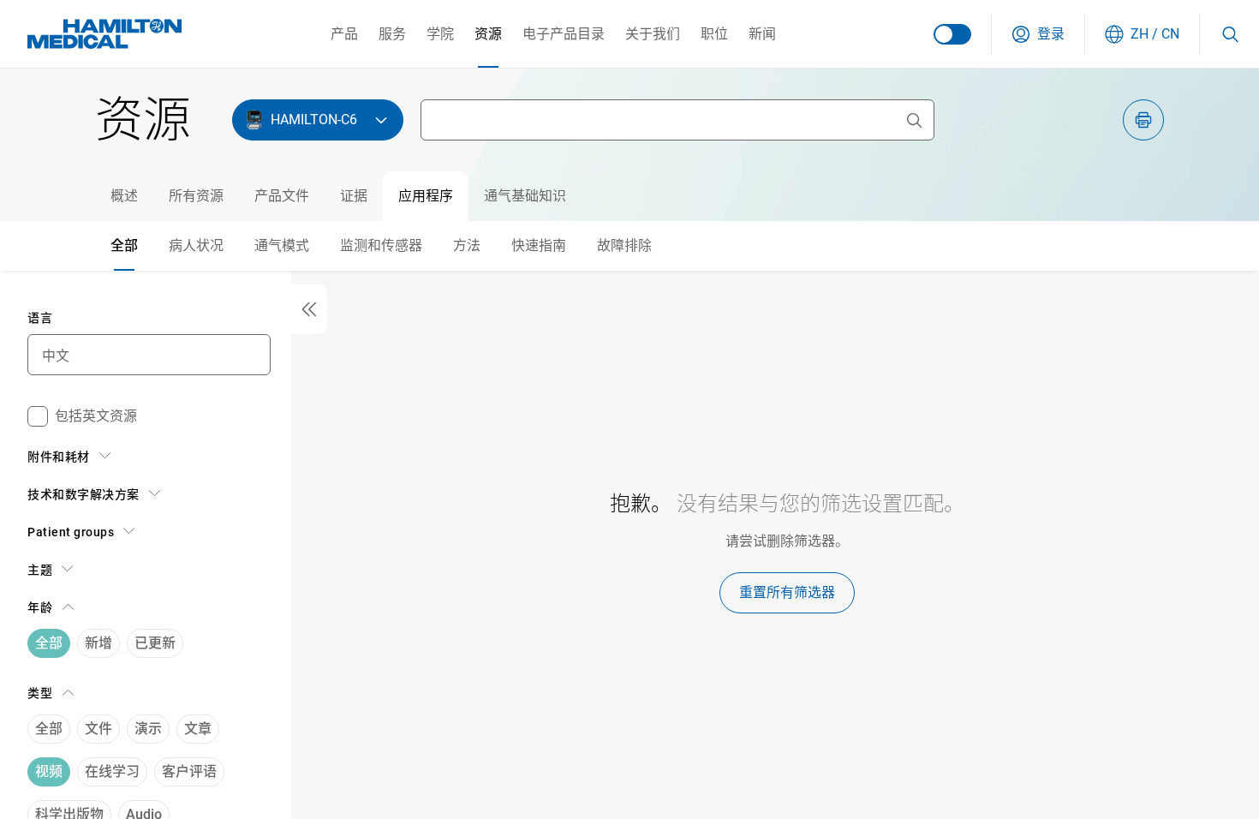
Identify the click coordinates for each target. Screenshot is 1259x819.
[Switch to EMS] (952, 34)
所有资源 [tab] (196, 196)
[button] (1038, 34)
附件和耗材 (58, 456)
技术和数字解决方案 (83, 494)
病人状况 (196, 245)
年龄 (39, 607)
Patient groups (70, 532)
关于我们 (652, 34)
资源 (488, 34)
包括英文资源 (96, 416)
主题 (39, 570)
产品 (344, 34)
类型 (39, 693)
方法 (466, 245)
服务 (392, 34)
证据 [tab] (353, 196)
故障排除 (624, 245)
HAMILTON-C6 (314, 119)
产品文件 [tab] (281, 196)
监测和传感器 (381, 245)
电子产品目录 (563, 34)
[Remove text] (913, 119)
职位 (714, 34)
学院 (440, 34)
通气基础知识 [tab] (525, 196)
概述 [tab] (124, 196)
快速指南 (538, 245)
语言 (39, 318)
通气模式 (281, 245)
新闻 (762, 34)
